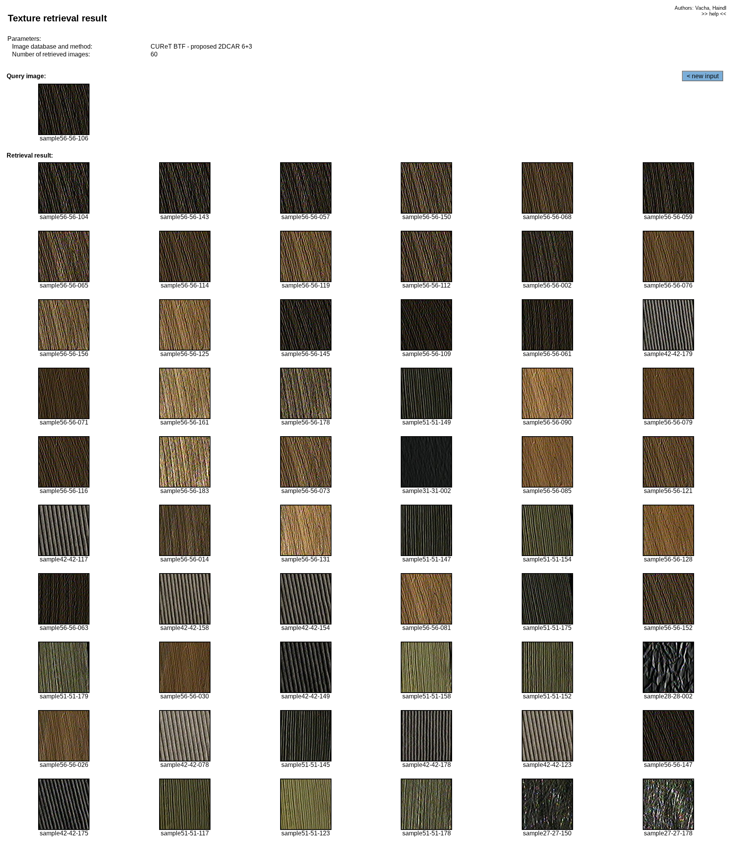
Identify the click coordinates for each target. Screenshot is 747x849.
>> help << (713, 14)
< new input (703, 76)
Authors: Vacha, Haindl (700, 8)
